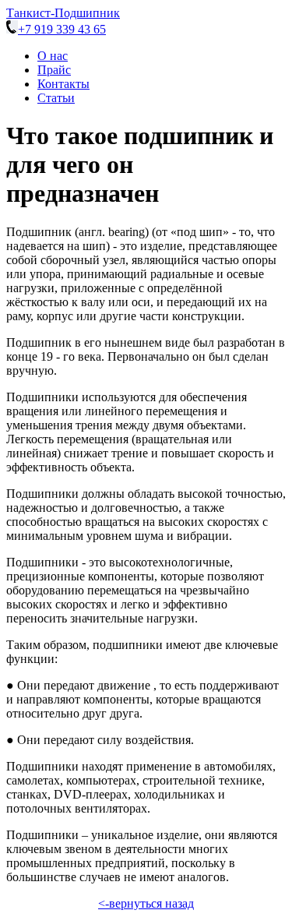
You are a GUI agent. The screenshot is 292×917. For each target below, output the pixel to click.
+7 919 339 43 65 (62, 29)
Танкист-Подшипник (63, 12)
